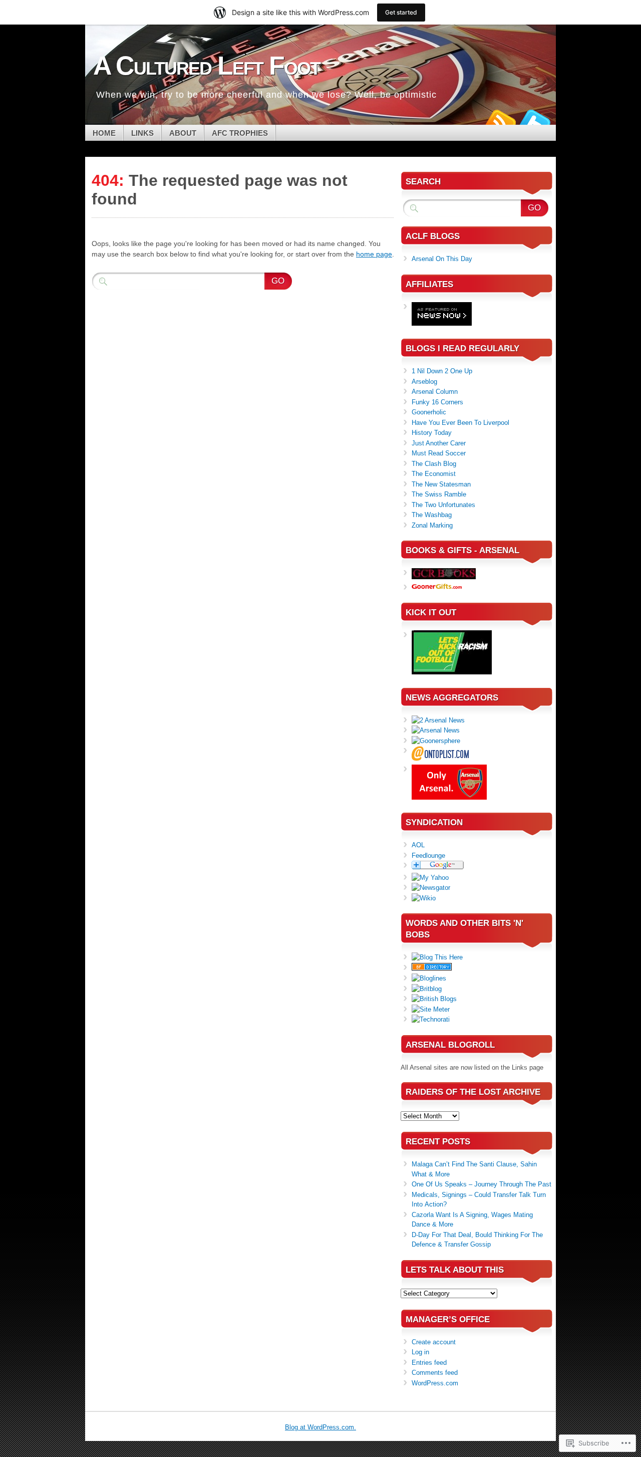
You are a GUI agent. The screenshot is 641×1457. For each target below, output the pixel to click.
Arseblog (424, 381)
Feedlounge (428, 855)
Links (142, 133)
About (182, 133)
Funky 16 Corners (437, 402)
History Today (432, 432)
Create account (434, 1342)
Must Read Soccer (439, 453)
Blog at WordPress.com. (320, 1427)
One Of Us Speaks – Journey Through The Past (481, 1184)
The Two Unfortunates (443, 505)
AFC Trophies (240, 133)
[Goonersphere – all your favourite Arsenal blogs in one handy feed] (436, 741)
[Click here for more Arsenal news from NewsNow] (442, 323)
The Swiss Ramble (439, 494)
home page (374, 254)
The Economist (434, 473)
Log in (420, 1352)
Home (104, 133)
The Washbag (432, 515)
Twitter (535, 121)
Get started (401, 12)
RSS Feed (500, 121)
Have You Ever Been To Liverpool (460, 422)
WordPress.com (435, 1383)
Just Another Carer (439, 443)
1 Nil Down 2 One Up (442, 371)
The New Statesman (441, 484)
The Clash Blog (434, 463)
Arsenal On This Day (442, 259)
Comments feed (435, 1372)
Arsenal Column (435, 391)
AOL (418, 845)
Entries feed (429, 1362)
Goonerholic (429, 412)
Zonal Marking (432, 525)
